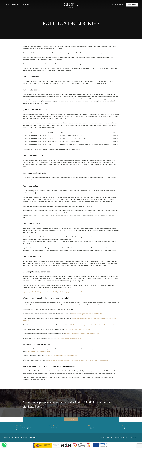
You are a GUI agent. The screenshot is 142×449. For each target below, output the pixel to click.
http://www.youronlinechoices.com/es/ (39, 351)
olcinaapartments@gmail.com (89, 428)
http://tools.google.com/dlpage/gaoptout (69, 338)
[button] (132, 4)
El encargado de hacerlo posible (28, 437)
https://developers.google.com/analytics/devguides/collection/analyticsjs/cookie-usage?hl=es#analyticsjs (77, 360)
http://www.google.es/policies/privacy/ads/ (72, 292)
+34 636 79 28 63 (53, 428)
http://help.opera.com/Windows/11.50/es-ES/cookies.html (82, 333)
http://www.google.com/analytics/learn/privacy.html (62, 355)
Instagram (124, 428)
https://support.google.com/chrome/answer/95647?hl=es (87, 314)
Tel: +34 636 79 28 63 (117, 4)
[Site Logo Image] (71, 5)
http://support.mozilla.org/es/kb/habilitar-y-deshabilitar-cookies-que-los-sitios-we (93, 325)
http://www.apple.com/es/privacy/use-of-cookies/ (79, 329)
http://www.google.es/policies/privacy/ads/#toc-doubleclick (40, 292)
